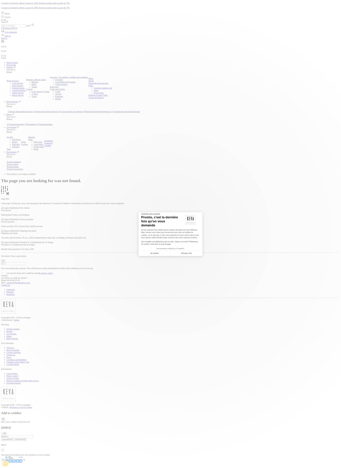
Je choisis (154, 253)
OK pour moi (186, 253)
